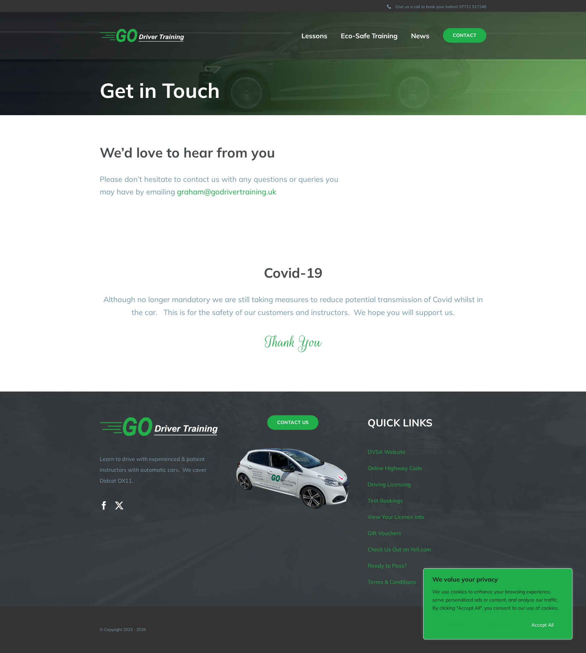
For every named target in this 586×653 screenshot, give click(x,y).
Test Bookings (385, 500)
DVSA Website (387, 451)
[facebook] (104, 505)
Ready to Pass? (387, 565)
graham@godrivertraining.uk (226, 191)
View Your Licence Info (396, 516)
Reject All (498, 625)
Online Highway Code (395, 468)
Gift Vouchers (384, 533)
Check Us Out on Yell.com (399, 549)
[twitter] (119, 505)
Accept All (542, 625)
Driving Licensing (389, 484)
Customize (453, 625)
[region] (497, 603)
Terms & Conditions (392, 581)
